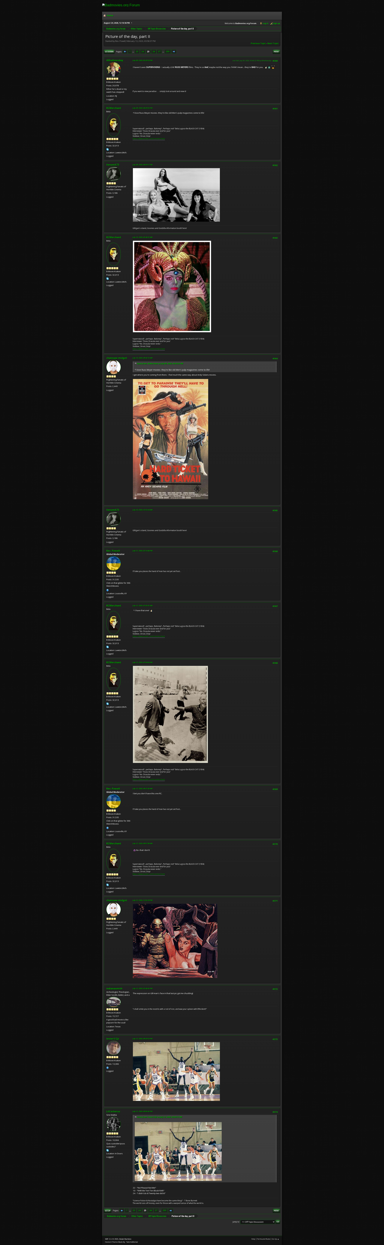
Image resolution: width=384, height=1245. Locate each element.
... (133, 51)
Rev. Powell (113, 550)
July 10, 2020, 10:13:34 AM (143, 510)
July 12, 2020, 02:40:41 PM (143, 988)
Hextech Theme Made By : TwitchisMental (121, 1242)
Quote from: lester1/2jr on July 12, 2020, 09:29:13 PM (159, 1117)
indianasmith (114, 988)
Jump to (236, 1221)
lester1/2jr (112, 1038)
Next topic (273, 43)
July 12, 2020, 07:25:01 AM (143, 605)
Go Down (109, 51)
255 (168, 51)
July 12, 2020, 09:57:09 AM (143, 843)
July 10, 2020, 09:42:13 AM (143, 358)
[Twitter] (107, 1067)
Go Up (107, 1211)
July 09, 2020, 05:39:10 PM (143, 60)
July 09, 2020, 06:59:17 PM (143, 164)
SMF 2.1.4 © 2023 (111, 1239)
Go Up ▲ (275, 1239)
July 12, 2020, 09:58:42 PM (143, 1111)
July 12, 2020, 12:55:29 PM (143, 900)
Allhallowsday (114, 60)
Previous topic (258, 43)
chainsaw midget (116, 358)
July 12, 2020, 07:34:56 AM (143, 662)
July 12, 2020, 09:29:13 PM (143, 1038)
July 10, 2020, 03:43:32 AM (143, 237)
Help (253, 1239)
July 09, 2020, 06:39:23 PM (143, 108)
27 (159, 51)
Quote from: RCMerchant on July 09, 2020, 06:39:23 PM (160, 363)
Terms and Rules (263, 1239)
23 (137, 51)
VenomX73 (112, 164)
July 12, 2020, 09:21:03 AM (143, 788)
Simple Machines (125, 1239)
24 (142, 51)
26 (154, 51)
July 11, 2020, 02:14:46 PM (143, 551)
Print (276, 51)
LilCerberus (113, 1111)
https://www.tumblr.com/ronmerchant (149, 138)
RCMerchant (113, 108)
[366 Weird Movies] (107, 589)
